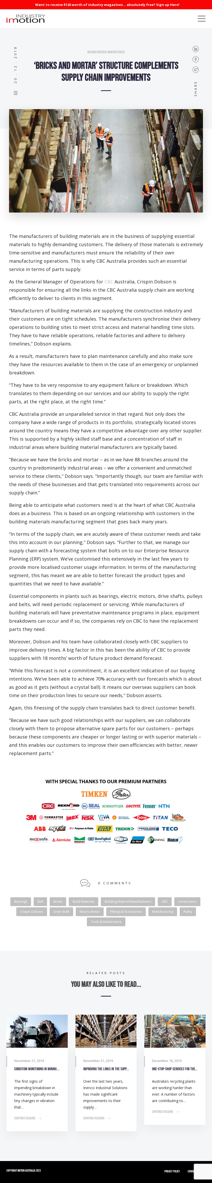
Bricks (58, 901)
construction (187, 901)
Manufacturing (162, 911)
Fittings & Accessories (126, 911)
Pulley (188, 911)
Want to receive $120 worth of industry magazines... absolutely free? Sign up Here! (107, 4)
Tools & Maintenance (106, 922)
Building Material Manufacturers (106, 52)
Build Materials (83, 901)
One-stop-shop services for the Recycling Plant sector (175, 1069)
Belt (40, 901)
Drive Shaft (61, 911)
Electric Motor (90, 911)
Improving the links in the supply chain (106, 1069)
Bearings (20, 901)
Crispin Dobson (31, 911)
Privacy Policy (172, 1171)
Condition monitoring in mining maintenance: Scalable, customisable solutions (37, 1069)
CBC (108, 281)
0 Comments (115, 883)
